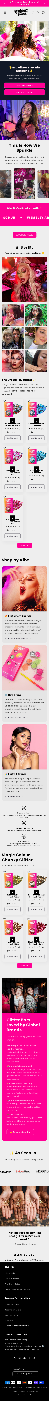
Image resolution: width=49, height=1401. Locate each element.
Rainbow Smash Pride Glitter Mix (12, 425)
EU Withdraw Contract (18, 1325)
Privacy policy (42, 1388)
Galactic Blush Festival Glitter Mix (12, 473)
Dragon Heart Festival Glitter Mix (12, 522)
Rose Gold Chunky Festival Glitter (36, 896)
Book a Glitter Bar (24, 92)
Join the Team (11, 1315)
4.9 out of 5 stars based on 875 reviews (24, 1260)
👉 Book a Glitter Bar (20, 1132)
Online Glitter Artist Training (17, 1289)
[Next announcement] (44, 3)
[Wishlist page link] (33, 12)
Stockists (9, 1320)
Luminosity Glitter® (15, 1388)
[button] (4, 12)
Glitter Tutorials (12, 1278)
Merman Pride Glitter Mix (36, 472)
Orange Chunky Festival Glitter (12, 943)
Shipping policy (33, 1391)
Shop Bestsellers (24, 85)
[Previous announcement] (4, 3)
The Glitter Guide (12, 1284)
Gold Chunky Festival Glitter (12, 896)
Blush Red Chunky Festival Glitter (36, 943)
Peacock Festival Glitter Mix (36, 425)
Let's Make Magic (24, 235)
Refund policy (30, 1388)
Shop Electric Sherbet (15, 717)
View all (24, 545)
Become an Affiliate (14, 1310)
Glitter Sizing (10, 1273)
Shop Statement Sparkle (16, 638)
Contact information (25, 1395)
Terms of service (19, 1391)
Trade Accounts (12, 1304)
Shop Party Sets (12, 796)
